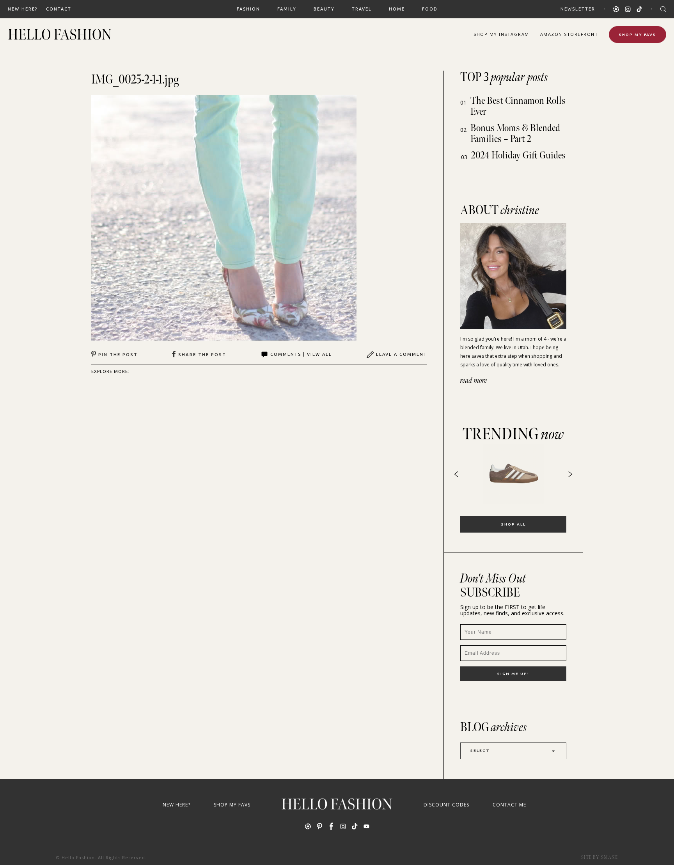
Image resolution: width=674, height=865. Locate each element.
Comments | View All (301, 354)
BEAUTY (324, 9)
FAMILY (286, 9)
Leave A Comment (401, 354)
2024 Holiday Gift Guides (518, 155)
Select (480, 750)
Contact (58, 9)
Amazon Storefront (569, 34)
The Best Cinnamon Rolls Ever (518, 106)
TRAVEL (362, 9)
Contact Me (509, 804)
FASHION (248, 9)
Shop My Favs (637, 34)
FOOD (430, 9)
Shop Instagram (501, 34)
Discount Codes (446, 804)
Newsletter (577, 9)
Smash (609, 857)
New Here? (22, 9)
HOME (397, 9)
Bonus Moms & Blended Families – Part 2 (515, 133)
